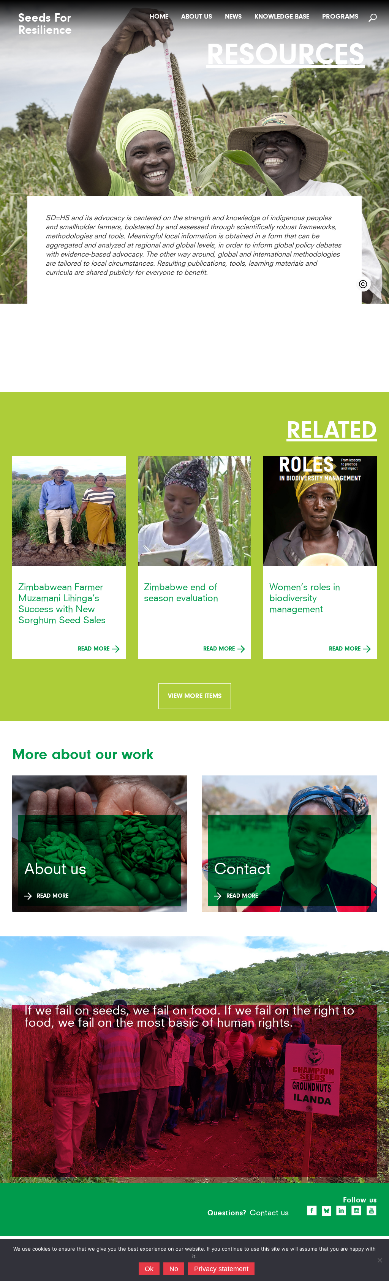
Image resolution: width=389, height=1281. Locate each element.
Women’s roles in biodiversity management (304, 598)
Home (159, 16)
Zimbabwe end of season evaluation (181, 592)
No (173, 1269)
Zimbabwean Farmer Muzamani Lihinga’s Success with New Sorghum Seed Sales (62, 603)
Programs (340, 16)
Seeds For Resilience (45, 24)
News (233, 16)
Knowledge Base (282, 16)
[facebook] (312, 1210)
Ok (149, 1269)
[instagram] (356, 1210)
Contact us (269, 1212)
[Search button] (373, 17)
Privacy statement (221, 1269)
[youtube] (371, 1210)
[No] (379, 1260)
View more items (194, 696)
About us (196, 16)
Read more (94, 648)
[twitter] (326, 1210)
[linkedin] (341, 1210)
